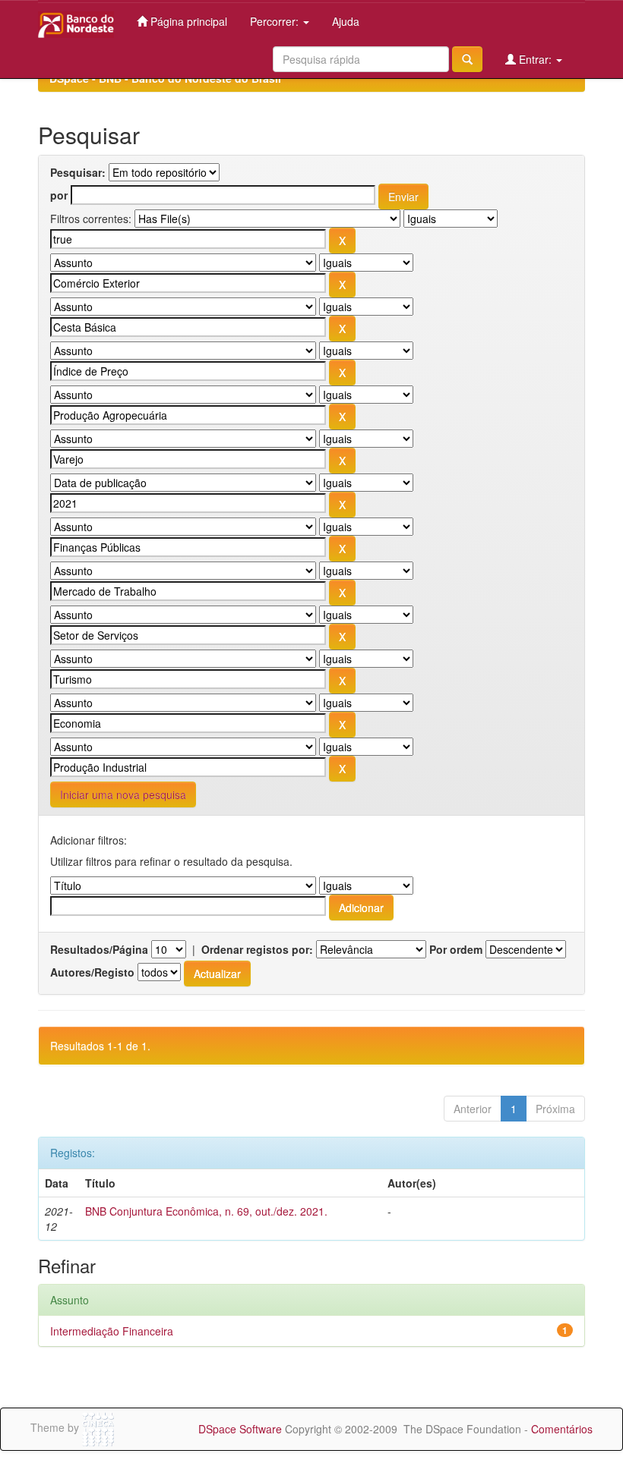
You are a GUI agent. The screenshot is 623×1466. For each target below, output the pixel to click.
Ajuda (345, 21)
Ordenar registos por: (257, 949)
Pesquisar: (78, 172)
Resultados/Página (99, 949)
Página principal (187, 21)
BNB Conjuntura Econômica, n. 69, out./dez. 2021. (206, 1211)
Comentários (562, 1428)
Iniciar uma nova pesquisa (123, 794)
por (59, 195)
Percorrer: (276, 21)
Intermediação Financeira (111, 1331)
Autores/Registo (92, 972)
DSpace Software (240, 1428)
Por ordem (455, 949)
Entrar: (535, 59)
